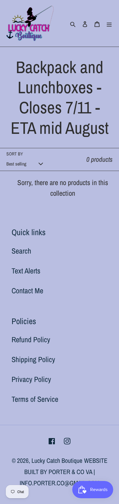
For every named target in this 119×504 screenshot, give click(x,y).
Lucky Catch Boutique (56, 460)
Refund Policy (31, 339)
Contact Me (27, 291)
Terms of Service (35, 399)
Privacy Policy (31, 379)
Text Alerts (26, 271)
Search (21, 251)
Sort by (14, 154)
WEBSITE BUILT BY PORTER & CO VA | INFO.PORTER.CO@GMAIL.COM (63, 471)
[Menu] (109, 23)
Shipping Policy (33, 359)
